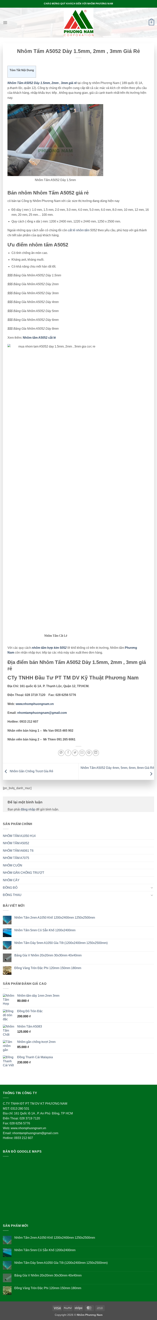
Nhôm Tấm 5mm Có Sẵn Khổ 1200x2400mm (44, 930)
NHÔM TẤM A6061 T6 (18, 850)
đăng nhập (28, 809)
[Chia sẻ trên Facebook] (68, 753)
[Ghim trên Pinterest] (89, 753)
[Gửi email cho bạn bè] (82, 753)
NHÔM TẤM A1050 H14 (19, 835)
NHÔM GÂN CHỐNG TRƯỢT (23, 872)
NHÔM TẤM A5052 (16, 843)
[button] (5, 22)
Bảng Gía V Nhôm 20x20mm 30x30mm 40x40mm (48, 955)
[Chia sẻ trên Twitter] (75, 753)
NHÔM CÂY (11, 880)
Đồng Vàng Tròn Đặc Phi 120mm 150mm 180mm (47, 968)
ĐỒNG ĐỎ (10, 887)
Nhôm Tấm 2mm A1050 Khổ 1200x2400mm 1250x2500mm (54, 917)
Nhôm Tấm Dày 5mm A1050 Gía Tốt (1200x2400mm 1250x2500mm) (61, 943)
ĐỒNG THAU (12, 895)
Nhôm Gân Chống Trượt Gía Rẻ (31, 771)
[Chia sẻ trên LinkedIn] (96, 753)
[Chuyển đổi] (152, 887)
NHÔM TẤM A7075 (16, 858)
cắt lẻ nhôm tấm (78, 230)
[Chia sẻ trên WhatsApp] (61, 753)
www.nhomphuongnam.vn (35, 704)
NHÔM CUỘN (12, 865)
